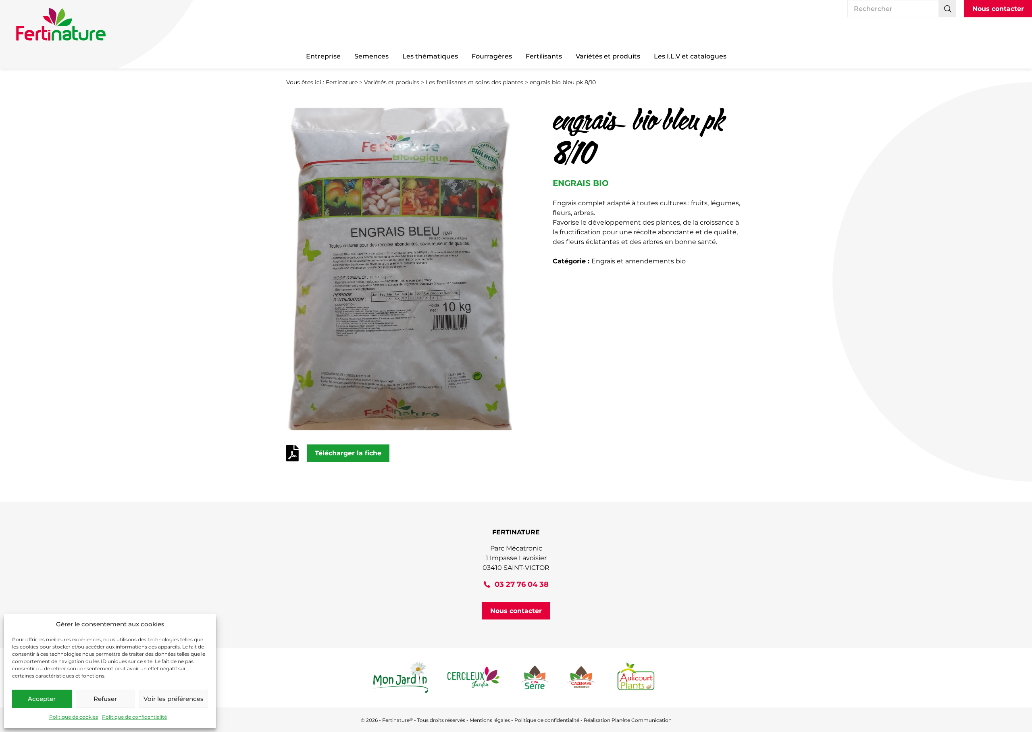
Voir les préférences (174, 699)
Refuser (105, 699)
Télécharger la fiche (348, 453)
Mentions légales (490, 720)
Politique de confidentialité (134, 717)
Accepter (42, 699)
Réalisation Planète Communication (628, 720)
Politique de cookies (73, 717)
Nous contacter (998, 9)
